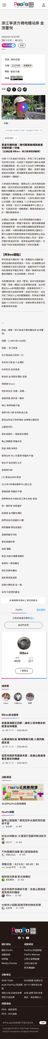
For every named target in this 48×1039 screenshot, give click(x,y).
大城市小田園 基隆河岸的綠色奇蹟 (21, 904)
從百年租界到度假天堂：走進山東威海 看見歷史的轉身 (23, 890)
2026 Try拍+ (8, 980)
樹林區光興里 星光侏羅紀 (16, 876)
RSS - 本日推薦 (9, 1013)
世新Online (11, 855)
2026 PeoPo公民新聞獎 (12, 986)
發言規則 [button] (41, 610)
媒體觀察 (27, 66)
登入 (32, 617)
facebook (19, 938)
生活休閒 (16, 66)
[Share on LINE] (19, 89)
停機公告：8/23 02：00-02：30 (20, 864)
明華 (30, 703)
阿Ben (24, 653)
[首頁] (24, 4)
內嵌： (7, 123)
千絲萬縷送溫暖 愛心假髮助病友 (20, 851)
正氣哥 (9, 908)
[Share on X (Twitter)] (14, 89)
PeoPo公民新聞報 (33, 950)
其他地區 (15, 59)
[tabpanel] (23, 618)
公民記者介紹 (30, 963)
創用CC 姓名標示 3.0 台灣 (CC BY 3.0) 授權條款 (17, 78)
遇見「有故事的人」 (34, 997)
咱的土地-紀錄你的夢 (12, 992)
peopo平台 (11, 867)
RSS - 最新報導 (9, 1009)
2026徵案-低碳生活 (33, 980)
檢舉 (22, 45)
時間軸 (5, 958)
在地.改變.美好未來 (33, 992)
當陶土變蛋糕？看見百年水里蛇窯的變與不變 (23, 821)
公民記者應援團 (31, 958)
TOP (43, 1022)
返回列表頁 (23, 625)
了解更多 (24, 671)
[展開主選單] (4, 5)
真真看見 (10, 880)
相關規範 (6, 954)
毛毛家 (9, 826)
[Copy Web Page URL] (25, 89)
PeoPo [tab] (19, 610)
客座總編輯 (29, 967)
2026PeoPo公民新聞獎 (14, 803)
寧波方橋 (15, 71)
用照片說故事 (8, 997)
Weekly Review (9, 963)
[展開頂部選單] (43, 5)
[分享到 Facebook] (9, 89)
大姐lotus (18, 703)
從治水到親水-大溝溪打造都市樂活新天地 (24, 837)
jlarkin (6, 703)
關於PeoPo (7, 950)
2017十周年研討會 (33, 984)
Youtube (27, 938)
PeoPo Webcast (32, 954)
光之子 (9, 842)
